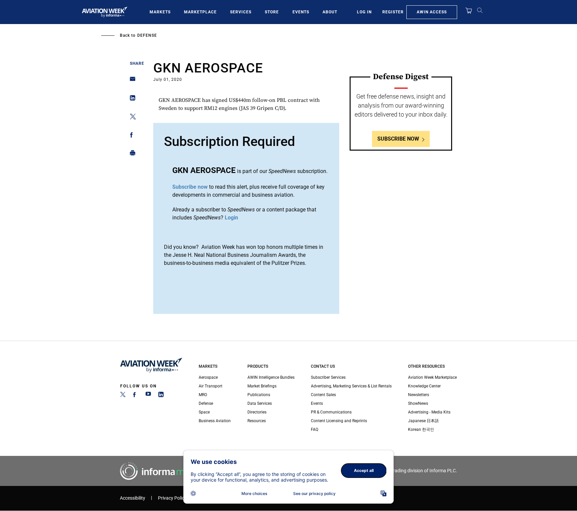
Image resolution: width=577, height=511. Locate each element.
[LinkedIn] (161, 395)
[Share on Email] (131, 81)
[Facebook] (135, 395)
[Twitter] (123, 395)
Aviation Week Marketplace (432, 377)
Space (204, 412)
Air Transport (210, 386)
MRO (203, 394)
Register (393, 12)
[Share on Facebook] (131, 136)
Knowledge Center (424, 386)
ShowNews (418, 403)
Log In (364, 12)
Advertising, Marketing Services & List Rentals (351, 386)
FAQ (314, 429)
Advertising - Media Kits (429, 412)
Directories (256, 412)
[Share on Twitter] (131, 118)
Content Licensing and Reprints (339, 420)
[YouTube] (148, 395)
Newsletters (418, 394)
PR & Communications (331, 412)
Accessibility (132, 498)
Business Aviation (215, 420)
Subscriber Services (328, 377)
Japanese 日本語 (423, 420)
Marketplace (200, 12)
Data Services (259, 403)
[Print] (131, 154)
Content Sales (323, 394)
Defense (147, 35)
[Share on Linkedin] (131, 99)
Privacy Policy (172, 498)
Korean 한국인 (421, 429)
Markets (160, 12)
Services (240, 12)
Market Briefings (261, 386)
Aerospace (208, 377)
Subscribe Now (398, 139)
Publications (258, 394)
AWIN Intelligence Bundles (271, 377)
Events (301, 12)
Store (272, 12)
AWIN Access (432, 12)
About (330, 12)
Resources (256, 420)
